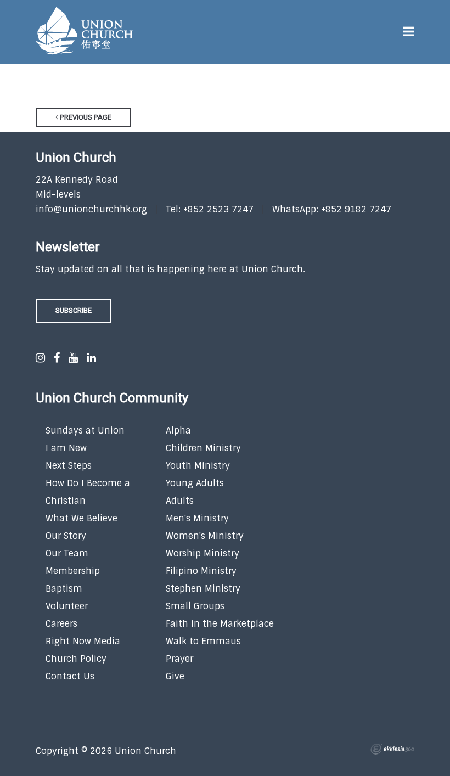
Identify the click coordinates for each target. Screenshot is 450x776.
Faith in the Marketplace (220, 623)
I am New (66, 448)
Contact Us (70, 676)
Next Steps (69, 465)
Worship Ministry (202, 553)
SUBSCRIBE (73, 310)
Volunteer (67, 606)
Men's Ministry (197, 518)
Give (175, 676)
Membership (73, 571)
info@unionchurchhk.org (91, 209)
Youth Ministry (198, 465)
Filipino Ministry (201, 571)
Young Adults (195, 483)
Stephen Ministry (203, 588)
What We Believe (81, 518)
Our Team (67, 553)
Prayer (179, 659)
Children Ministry (203, 448)
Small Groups (195, 606)
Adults (180, 501)
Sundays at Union (85, 430)
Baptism (64, 588)
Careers (61, 623)
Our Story (66, 536)
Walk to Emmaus (203, 641)
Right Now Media (83, 641)
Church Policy (76, 659)
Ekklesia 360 (392, 749)
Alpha (178, 430)
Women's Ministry (205, 536)
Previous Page (84, 117)
